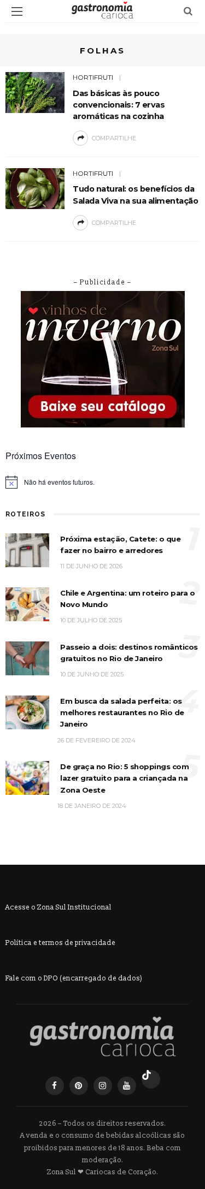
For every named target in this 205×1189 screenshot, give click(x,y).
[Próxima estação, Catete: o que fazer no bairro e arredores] (27, 549)
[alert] (102, 482)
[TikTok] (151, 1079)
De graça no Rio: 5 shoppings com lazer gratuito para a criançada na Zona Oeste (124, 778)
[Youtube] (127, 1086)
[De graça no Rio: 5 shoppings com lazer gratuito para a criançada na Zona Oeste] (27, 777)
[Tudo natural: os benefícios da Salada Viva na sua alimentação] (35, 188)
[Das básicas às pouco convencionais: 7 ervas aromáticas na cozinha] (35, 92)
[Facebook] (54, 1086)
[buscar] (188, 11)
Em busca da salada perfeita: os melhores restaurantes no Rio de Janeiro (122, 713)
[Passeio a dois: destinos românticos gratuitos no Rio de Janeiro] (27, 657)
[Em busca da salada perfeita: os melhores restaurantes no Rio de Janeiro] (27, 711)
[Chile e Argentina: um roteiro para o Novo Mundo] (27, 603)
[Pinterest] (78, 1086)
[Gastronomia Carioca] (103, 1037)
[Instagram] (102, 1086)
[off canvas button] (16, 11)
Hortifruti (93, 77)
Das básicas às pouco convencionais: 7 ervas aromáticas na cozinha (119, 104)
